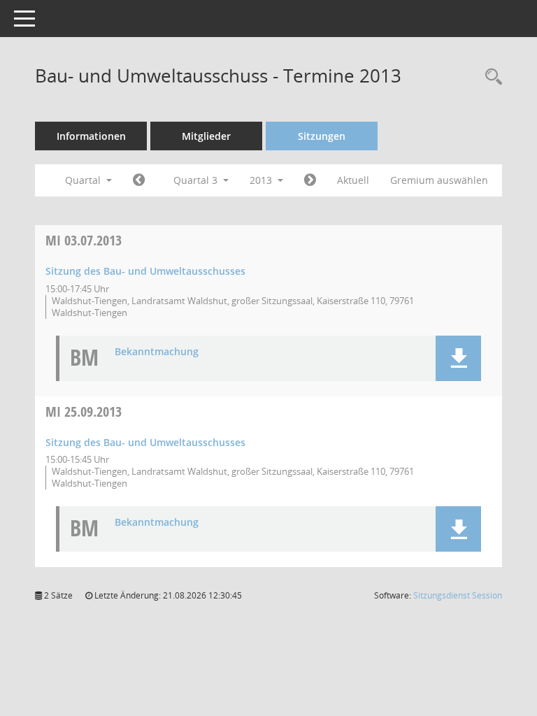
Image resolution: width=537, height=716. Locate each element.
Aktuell (353, 180)
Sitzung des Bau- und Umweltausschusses (145, 271)
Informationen (91, 136)
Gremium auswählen (439, 180)
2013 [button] (262, 180)
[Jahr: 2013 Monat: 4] (138, 180)
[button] (458, 358)
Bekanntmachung (157, 352)
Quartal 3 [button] (196, 180)
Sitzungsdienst (457, 595)
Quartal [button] (84, 180)
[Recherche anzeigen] (490, 77)
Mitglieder (206, 136)
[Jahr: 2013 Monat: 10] (310, 180)
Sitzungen (321, 136)
